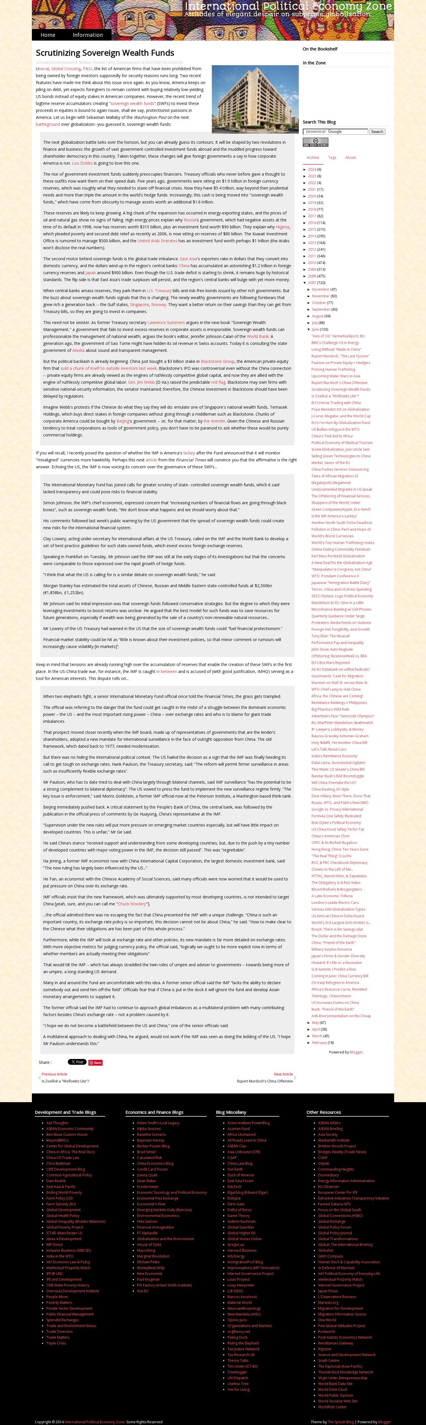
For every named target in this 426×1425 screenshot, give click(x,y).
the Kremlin (214, 421)
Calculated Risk (149, 1157)
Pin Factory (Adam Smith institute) (164, 1285)
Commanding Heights (336, 1169)
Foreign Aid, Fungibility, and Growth (341, 629)
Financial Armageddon (155, 1227)
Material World (239, 1302)
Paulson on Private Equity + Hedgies (341, 362)
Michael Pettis (148, 1262)
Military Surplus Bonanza (332, 949)
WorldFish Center (332, 1406)
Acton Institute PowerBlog (248, 1122)
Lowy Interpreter (241, 1285)
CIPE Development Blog (65, 1169)
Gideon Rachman (241, 1221)
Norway (158, 304)
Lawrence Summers (166, 322)
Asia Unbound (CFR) (243, 1151)
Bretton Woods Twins (97, 62)
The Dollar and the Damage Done (339, 935)
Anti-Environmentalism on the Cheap (341, 1015)
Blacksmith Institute (334, 1140)
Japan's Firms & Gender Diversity (338, 955)
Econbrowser (148, 1186)
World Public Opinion (335, 1395)
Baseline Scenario (151, 1134)
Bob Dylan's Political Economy (336, 822)
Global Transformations (338, 1238)
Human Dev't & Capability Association (349, 1262)
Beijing (122, 421)
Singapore (139, 304)
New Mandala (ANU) (243, 1314)
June (315, 329)
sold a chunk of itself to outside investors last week (109, 368)
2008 (312, 276)
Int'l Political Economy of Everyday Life (349, 1273)
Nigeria (282, 227)
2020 (312, 196)
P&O (87, 68)
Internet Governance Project (250, 1273)
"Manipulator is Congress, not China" (342, 569)
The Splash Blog (341, 1421)
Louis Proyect (238, 1279)
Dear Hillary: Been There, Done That (341, 796)
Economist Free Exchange (158, 1198)
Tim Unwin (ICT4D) (242, 1366)
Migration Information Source (342, 1314)
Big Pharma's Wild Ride (330, 709)
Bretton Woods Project (337, 1146)
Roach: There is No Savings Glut (337, 929)
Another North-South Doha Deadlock (342, 522)
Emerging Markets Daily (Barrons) (164, 1209)
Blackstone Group (217, 361)
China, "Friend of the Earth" (334, 942)
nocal (44, 68)
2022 (312, 182)
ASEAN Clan (236, 1146)
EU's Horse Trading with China (336, 402)
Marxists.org (328, 1302)
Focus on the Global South (339, 1209)
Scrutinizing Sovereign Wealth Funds (341, 389)
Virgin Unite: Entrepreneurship (342, 1377)
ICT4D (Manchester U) (64, 1233)
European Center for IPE (337, 1192)
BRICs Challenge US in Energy (335, 342)
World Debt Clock (332, 1389)
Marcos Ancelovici (242, 1296)
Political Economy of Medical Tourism (342, 442)
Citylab (323, 1163)
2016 (312, 222)
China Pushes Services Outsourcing (340, 469)
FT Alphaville (147, 1233)
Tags (332, 157)
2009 (312, 269)
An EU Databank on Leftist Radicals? (341, 669)
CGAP (232, 1157)
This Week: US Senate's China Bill (338, 769)
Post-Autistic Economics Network (345, 1337)
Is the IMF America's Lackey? (334, 516)
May (315, 1022)
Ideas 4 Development (63, 1238)
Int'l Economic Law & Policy (68, 1262)
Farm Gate (236, 1204)
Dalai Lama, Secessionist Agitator (339, 762)
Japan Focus (328, 1290)
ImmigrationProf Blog (245, 1262)
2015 (312, 229)
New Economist (149, 1273)
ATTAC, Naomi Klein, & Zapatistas (339, 875)
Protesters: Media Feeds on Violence (341, 622)
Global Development (63, 1209)
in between (166, 671)
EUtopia (234, 1198)
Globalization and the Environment (165, 1238)
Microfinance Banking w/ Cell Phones (341, 609)
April (316, 1029)
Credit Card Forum (152, 1169)
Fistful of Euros (239, 1209)
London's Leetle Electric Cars (335, 902)
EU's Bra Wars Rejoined (331, 662)
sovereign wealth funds (132, 103)
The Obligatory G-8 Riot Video (336, 882)
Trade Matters (58, 1337)
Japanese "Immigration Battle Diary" (341, 582)
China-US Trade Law (62, 1157)
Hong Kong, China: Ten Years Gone (340, 849)
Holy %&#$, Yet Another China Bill (339, 742)
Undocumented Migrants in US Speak (342, 489)
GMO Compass (330, 1256)
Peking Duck (237, 1337)
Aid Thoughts (57, 1122)
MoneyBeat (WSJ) (150, 1267)
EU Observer (328, 1186)
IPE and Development (63, 1279)
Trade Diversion (59, 1331)
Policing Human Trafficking (333, 369)
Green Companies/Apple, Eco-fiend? (341, 509)
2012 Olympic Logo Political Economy (342, 596)
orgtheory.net (238, 1331)
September (321, 309)
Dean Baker (146, 1180)
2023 (312, 176)
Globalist (325, 1250)
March (317, 1035)
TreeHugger (237, 1372)
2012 (312, 249)
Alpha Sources (149, 1128)
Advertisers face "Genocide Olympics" (343, 716)
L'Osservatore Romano (337, 1296)
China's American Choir (331, 835)
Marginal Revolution (153, 1256)
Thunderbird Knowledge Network (345, 1372)
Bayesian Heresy (150, 1140)
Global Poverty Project (64, 1227)
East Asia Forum (240, 1180)
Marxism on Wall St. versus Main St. (340, 682)
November (321, 296)
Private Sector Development (69, 1308)
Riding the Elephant (243, 1343)
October (319, 302)
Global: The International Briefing (345, 1244)
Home (48, 34)
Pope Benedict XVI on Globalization (340, 409)
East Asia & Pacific (61, 1186)
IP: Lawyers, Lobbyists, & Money (337, 729)
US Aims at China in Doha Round (338, 915)
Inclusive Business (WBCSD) (68, 1250)
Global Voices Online (244, 1238)
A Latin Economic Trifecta (332, 895)
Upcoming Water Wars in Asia (336, 376)
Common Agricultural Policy (69, 1175)
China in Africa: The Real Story (70, 1151)
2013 (312, 242)
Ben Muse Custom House (67, 1134)
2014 (312, 236)
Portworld (326, 1331)
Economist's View (151, 1204)
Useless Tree (238, 1383)
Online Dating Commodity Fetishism (341, 549)
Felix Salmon (147, 1221)
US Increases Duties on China (335, 1002)
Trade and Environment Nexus (71, 1325)
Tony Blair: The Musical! (331, 636)
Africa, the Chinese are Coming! (337, 696)
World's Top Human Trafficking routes (343, 542)
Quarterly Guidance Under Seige (338, 616)
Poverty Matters (59, 1302)
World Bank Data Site (335, 1383)
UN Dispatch (237, 1377)
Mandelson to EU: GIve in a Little (338, 602)
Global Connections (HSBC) (340, 1215)
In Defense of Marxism (336, 1267)
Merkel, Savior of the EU (331, 462)
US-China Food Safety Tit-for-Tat (338, 829)
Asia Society (328, 1134)
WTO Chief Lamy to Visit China (336, 689)
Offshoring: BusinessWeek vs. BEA (339, 656)
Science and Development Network (347, 1354)
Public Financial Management (70, 1314)
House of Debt (149, 1244)
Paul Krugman (148, 1279)
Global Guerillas (240, 1227)
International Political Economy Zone (95, 1421)
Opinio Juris (237, 1319)
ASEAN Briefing (330, 1128)
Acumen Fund (238, 1128)
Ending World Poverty (64, 1192)
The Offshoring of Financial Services (341, 496)
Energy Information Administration (346, 1180)
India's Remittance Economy (334, 756)
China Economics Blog (155, 1163)
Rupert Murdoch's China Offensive (339, 382)
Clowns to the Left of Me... (333, 869)
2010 (312, 262)
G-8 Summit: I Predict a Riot (334, 969)
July (315, 322)
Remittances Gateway (335, 1343)
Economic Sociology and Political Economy (172, 1192)
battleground (48, 124)
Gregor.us (235, 1244)
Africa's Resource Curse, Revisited (339, 989)
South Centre (328, 1360)
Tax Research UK (241, 1354)
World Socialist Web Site (338, 1401)
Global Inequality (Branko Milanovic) (75, 1221)
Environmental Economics (158, 1215)
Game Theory (238, 1215)
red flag (218, 382)
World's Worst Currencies (333, 536)
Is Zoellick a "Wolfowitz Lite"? (335, 396)
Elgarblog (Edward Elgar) (247, 1192)
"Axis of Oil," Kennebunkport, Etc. (338, 336)
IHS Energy (236, 1256)
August (317, 316)
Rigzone (324, 1348)
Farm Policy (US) (59, 1198)
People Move (57, 1296)
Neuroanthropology (244, 1308)
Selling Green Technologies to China (341, 456)
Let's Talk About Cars (329, 749)
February (319, 1042)
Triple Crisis (56, 1343)
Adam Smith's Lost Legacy (158, 1122)
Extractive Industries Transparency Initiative (353, 1198)
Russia (190, 220)
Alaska (78, 350)
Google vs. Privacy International (337, 809)
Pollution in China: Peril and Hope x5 (341, 529)
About (350, 157)
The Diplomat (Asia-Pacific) (340, 1366)
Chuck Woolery (132, 904)
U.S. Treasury (159, 290)
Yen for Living (238, 1389)
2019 (312, 202)
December (320, 289)
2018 (312, 209)
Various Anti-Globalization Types (338, 909)
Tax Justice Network (243, 1348)
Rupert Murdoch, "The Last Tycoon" (340, 356)
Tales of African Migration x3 (335, 476)
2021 (312, 189)
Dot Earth (235, 1169)
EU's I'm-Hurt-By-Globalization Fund (341, 422)
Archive (313, 157)
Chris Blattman (58, 1163)
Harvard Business (241, 1250)
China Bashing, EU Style (330, 789)
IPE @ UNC (54, 1273)
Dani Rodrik (55, 1180)
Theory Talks (237, 1360)
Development (128, 62)
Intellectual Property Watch (68, 1267)
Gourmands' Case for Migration (337, 676)
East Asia (188, 258)
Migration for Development (340, 1308)
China (184, 265)
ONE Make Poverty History (67, 1285)
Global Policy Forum (334, 1227)
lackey (189, 453)
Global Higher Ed (241, 1233)
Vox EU (142, 1290)
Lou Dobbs (82, 163)
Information (88, 34)
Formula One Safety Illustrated (336, 815)
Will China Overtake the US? (334, 782)
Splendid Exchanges (62, 1319)
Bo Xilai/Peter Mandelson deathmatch (342, 722)
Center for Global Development (72, 1146)
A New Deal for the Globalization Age (342, 562)
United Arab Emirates (157, 240)
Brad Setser (146, 1151)
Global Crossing (66, 68)
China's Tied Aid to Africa (332, 436)
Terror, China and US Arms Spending (342, 589)
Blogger (356, 1052)
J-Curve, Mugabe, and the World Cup (341, 416)
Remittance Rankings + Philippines (339, 702)
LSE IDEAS (235, 1290)
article (151, 460)
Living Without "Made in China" (336, 349)
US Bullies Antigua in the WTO (336, 429)
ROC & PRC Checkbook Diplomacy (339, 862)
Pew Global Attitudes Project (341, 1325)
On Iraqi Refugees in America (335, 982)
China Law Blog (239, 1163)
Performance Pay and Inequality (338, 642)
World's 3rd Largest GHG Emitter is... (341, 922)
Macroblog (146, 1250)
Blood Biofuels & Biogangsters (337, 889)
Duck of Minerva (240, 1175)
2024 (312, 169)
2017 (312, 216)
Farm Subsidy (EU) (61, 1204)
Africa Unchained (241, 1134)
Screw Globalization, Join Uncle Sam (341, 449)
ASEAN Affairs (329, 1122)
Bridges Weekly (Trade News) (342, 1151)
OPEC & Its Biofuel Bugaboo (334, 842)
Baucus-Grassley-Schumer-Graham (340, 736)
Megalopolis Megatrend (331, 482)
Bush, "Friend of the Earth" (333, 1009)
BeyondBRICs (57, 1140)
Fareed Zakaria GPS (334, 1204)
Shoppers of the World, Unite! (336, 502)
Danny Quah (147, 1175)
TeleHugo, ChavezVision (331, 995)
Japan (90, 272)
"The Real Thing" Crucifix (331, 855)
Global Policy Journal (335, 1233)
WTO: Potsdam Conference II (335, 576)
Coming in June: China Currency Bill (340, 975)
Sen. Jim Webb (141, 382)
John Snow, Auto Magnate (332, 649)
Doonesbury (328, 1175)
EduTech (234, 1186)
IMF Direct (54, 1244)
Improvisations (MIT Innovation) (253, 1267)
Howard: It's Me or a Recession (337, 962)
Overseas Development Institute (72, 1290)
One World (327, 1319)
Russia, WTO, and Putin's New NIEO (340, 802)
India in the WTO (59, 1256)
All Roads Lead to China (246, 1140)
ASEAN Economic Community (70, 1128)
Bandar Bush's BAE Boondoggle (338, 776)
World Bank (258, 336)
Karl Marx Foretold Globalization (338, 556)
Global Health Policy (62, 1215)
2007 (312, 282)
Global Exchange (331, 1221)
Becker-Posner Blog (153, 1146)
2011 (312, 256)
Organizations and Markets (249, 1325)
